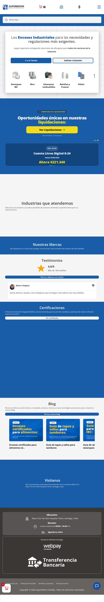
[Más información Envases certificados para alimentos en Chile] (26, 430)
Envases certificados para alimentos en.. (23, 446)
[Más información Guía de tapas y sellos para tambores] (63, 430)
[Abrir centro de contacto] (97, 586)
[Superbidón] (13, 7)
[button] (7, 290)
